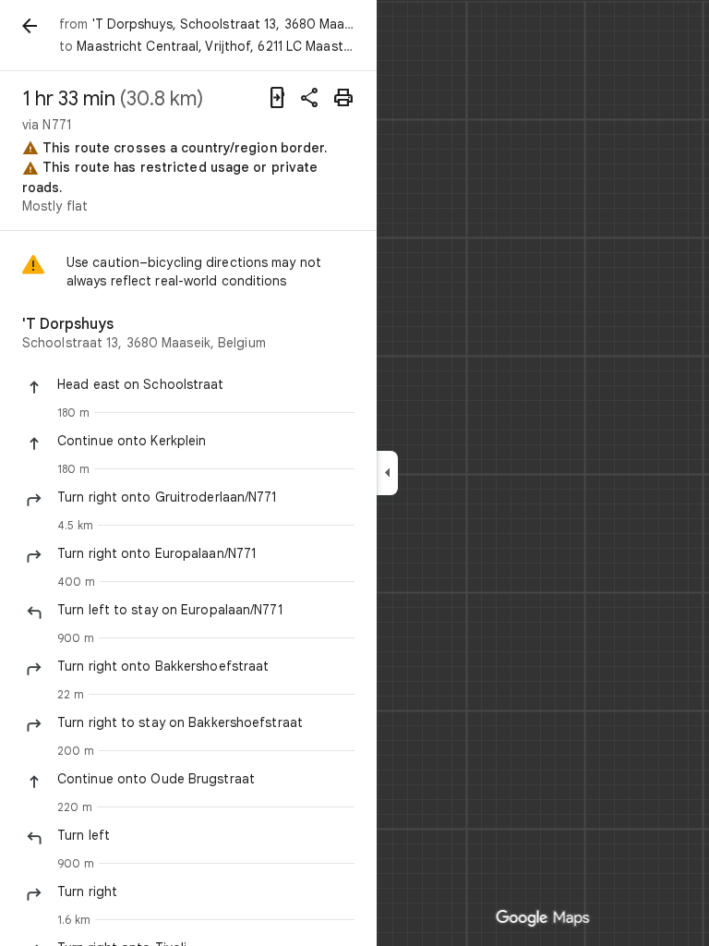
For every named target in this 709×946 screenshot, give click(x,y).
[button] (205, 384)
